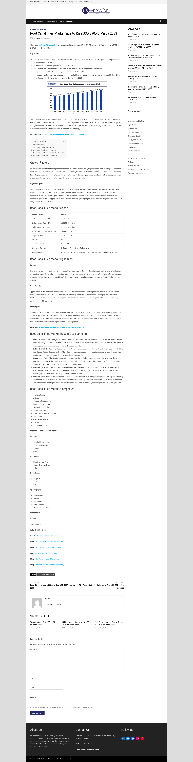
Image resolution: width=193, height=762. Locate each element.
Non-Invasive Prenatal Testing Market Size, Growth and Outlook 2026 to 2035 (143, 88)
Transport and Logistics (137, 173)
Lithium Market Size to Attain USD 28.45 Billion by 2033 (75, 623)
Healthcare (132, 147)
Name (32, 678)
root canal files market (47, 45)
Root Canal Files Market (46, 574)
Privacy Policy (73, 2)
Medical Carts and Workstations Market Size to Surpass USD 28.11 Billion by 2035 (145, 67)
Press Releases (37, 21)
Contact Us (54, 2)
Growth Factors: (38, 144)
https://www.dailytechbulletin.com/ (48, 559)
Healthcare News (66, 21)
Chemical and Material (38, 29)
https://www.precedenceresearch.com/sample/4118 (63, 134)
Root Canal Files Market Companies (45, 156)
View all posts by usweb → (54, 604)
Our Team (63, 2)
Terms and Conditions (86, 2)
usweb (38, 38)
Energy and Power (134, 139)
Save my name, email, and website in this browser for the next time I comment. (62, 707)
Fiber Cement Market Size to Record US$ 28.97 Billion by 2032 (108, 623)
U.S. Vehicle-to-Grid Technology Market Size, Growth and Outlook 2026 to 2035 (144, 56)
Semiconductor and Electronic (139, 169)
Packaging (132, 162)
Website (33, 697)
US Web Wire (46, 759)
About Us (46, 2)
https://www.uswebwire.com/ (46, 553)
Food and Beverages (135, 143)
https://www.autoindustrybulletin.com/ (49, 565)
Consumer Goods (134, 136)
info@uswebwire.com (90, 749)
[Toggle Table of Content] (63, 141)
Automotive (132, 128)
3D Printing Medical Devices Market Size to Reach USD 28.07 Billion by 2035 (143, 46)
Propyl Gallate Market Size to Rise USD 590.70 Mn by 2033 (62, 327)
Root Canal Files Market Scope (43, 147)
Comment (34, 649)
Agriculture (132, 125)
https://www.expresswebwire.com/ (48, 547)
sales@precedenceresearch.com (48, 536)
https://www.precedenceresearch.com (49, 541)
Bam (72, 759)
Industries (51, 21)
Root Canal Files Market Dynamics (44, 150)
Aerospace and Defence (136, 121)
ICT (129, 154)
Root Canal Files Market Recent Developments (49, 153)
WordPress (63, 759)
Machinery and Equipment (137, 158)
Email (32, 688)
